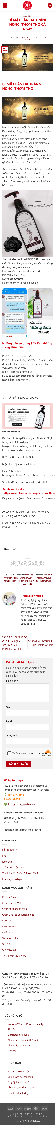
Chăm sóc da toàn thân (14, 908)
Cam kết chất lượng (18, 1093)
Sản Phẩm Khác (10, 938)
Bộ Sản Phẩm (9, 897)
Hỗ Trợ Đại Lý (9, 849)
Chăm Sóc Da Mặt (11, 903)
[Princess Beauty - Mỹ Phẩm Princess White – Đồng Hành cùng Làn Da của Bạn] (27, 5)
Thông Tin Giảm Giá (13, 867)
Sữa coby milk (9, 949)
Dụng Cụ (6, 920)
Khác (4, 855)
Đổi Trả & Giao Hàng (18, 1116)
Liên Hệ (38, 1114)
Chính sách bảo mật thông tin (23, 1040)
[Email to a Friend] (30, 563)
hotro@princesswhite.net (22, 804)
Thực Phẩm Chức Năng (14, 955)
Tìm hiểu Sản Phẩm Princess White (21, 873)
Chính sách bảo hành (19, 1045)
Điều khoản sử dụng (18, 1034)
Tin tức (11, 1029)
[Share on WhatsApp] (13, 563)
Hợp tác (12, 1050)
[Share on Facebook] (19, 563)
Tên (8, 707)
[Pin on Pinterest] (35, 563)
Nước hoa (7, 932)
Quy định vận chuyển (19, 1082)
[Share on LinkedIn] (41, 563)
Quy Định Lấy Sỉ (39, 1116)
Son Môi (6, 944)
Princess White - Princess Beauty (25, 1024)
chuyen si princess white (36, 578)
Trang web (11, 735)
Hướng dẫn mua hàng (19, 1071)
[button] (5, 5)
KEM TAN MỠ (9, 926)
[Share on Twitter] (24, 563)
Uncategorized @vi (12, 879)
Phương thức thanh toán (21, 1087)
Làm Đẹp (27, 16)
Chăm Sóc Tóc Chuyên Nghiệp (18, 914)
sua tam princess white (28, 581)
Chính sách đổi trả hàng (20, 1076)
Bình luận (12, 680)
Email (9, 721)
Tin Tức (28, 1114)
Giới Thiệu (17, 1114)
